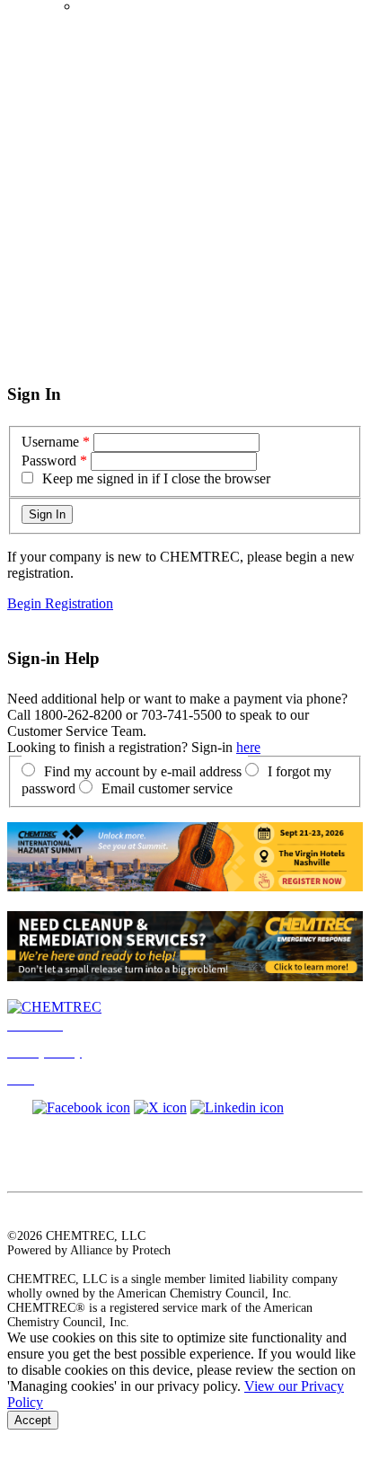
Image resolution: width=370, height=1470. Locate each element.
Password (49, 460)
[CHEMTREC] (54, 1006)
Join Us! (100, 6)
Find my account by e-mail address (143, 771)
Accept (32, 1420)
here (248, 747)
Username (50, 441)
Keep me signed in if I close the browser (156, 478)
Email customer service (167, 788)
